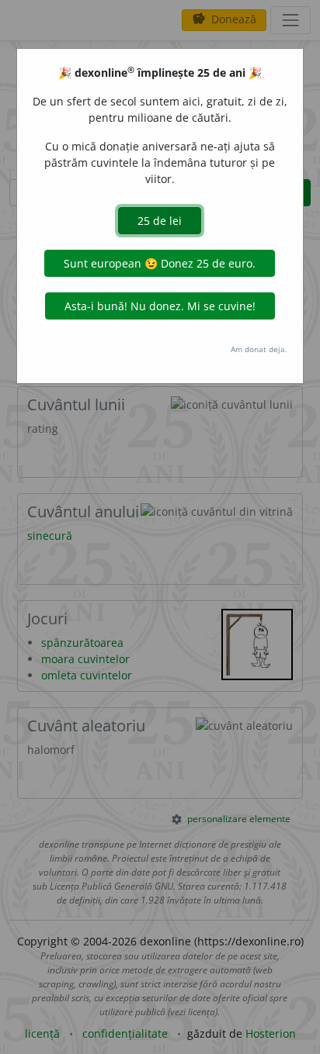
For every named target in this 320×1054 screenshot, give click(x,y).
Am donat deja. (259, 349)
